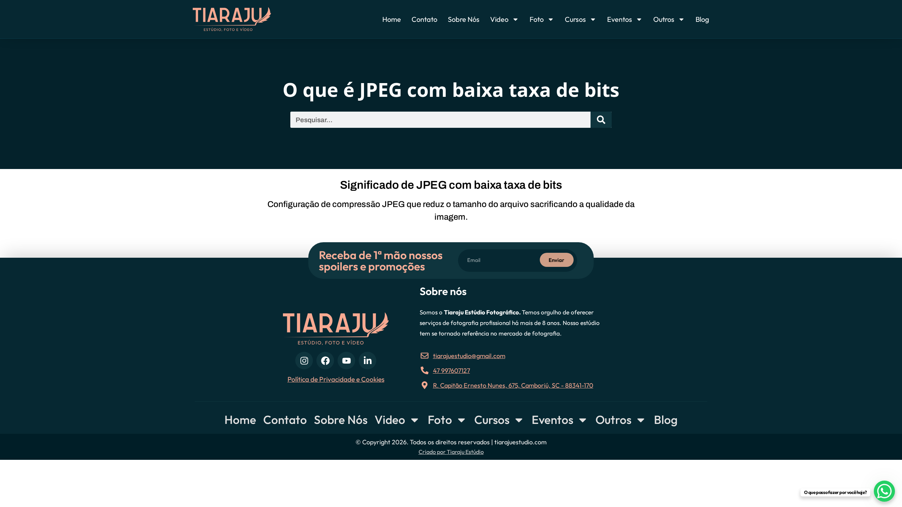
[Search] (601, 120)
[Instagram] (304, 360)
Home (391, 19)
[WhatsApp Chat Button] (884, 491)
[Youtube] (346, 360)
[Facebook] (325, 360)
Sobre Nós (464, 19)
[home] (245, 19)
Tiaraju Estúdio (465, 451)
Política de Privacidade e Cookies (336, 379)
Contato (424, 19)
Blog (702, 19)
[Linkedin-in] (367, 360)
